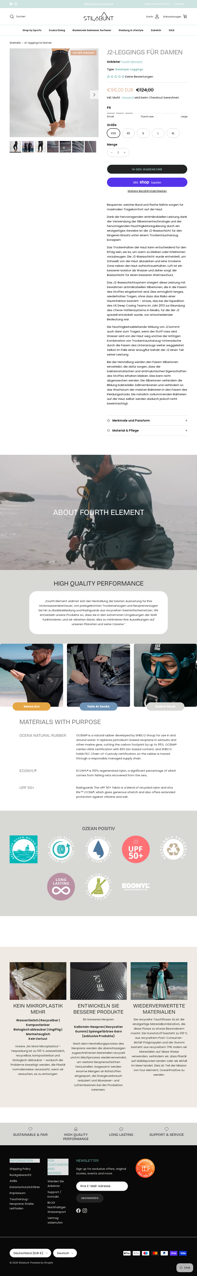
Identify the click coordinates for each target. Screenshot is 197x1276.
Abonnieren (89, 1198)
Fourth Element (132, 62)
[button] (115, 77)
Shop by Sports (32, 30)
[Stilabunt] (99, 16)
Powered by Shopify (41, 1262)
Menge (112, 145)
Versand (128, 97)
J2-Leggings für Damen (38, 42)
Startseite (15, 42)
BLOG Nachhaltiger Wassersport (57, 1207)
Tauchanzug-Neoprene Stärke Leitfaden (22, 1203)
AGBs (13, 1181)
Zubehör (156, 30)
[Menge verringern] (110, 152)
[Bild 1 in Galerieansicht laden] (54, 92)
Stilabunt (24, 1262)
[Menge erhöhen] (125, 152)
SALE (171, 30)
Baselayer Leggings (129, 69)
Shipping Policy (20, 1169)
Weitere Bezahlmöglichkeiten (147, 191)
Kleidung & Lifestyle (131, 30)
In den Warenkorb (147, 169)
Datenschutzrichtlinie (25, 1187)
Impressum (18, 1193)
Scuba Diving (57, 30)
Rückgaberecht (21, 1175)
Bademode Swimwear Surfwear (92, 30)
